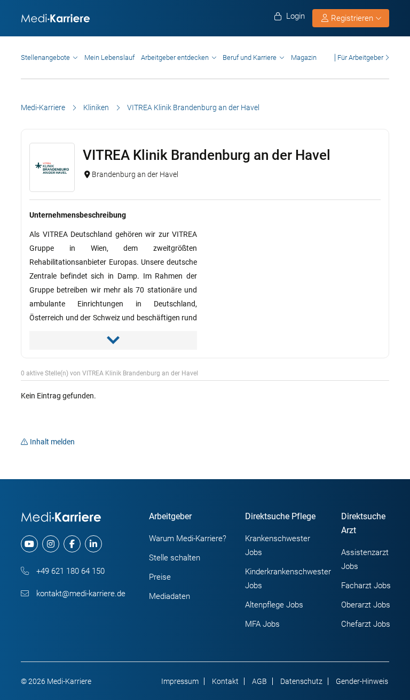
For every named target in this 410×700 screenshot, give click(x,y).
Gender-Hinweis (362, 681)
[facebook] (72, 543)
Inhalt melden (52, 441)
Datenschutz (301, 681)
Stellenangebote (45, 57)
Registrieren (352, 18)
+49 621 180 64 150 (69, 571)
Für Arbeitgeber (360, 57)
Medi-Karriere (43, 107)
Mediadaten (169, 596)
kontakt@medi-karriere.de (79, 593)
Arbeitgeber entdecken (175, 57)
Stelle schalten (174, 558)
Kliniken (96, 107)
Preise (160, 577)
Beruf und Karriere (250, 57)
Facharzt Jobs (366, 585)
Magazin (304, 57)
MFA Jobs (262, 624)
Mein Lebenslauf (109, 57)
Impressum (180, 681)
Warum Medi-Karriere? (187, 538)
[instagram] (50, 543)
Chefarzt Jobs (365, 624)
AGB (259, 681)
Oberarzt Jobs (365, 605)
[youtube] (29, 543)
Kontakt (225, 681)
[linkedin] (93, 543)
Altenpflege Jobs (274, 605)
